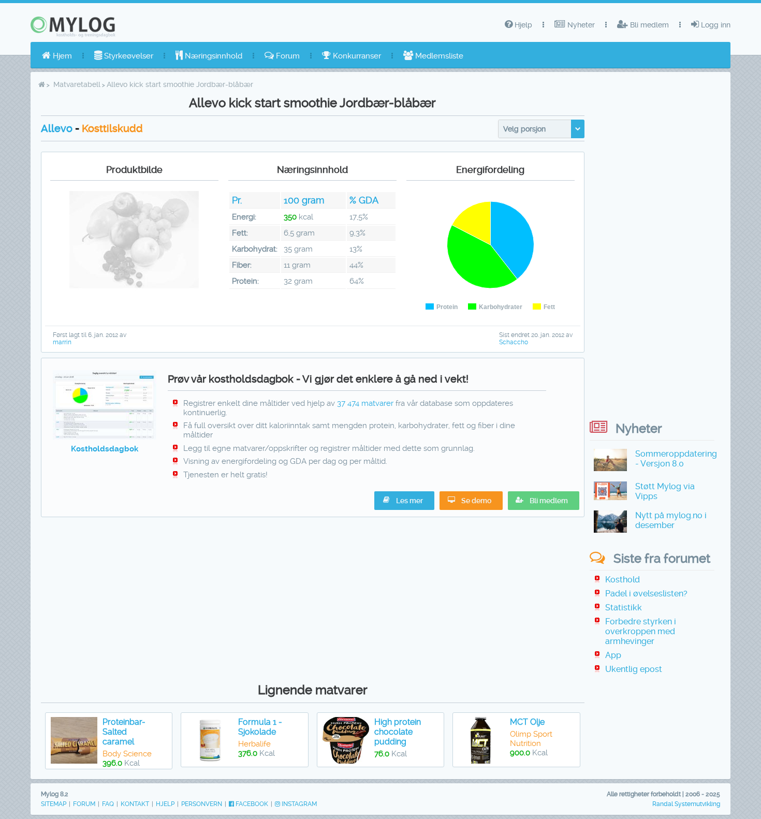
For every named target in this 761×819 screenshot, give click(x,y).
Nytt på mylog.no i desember (671, 520)
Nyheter (580, 25)
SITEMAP (53, 804)
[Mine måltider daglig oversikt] (105, 437)
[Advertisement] (313, 597)
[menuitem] (57, 56)
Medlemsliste (438, 56)
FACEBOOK (251, 804)
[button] (543, 500)
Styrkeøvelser (127, 56)
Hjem (61, 56)
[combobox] (541, 129)
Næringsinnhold (212, 56)
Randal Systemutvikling (686, 804)
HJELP (165, 804)
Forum (287, 56)
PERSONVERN (201, 804)
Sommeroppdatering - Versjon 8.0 (676, 459)
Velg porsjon (524, 129)
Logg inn (714, 25)
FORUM (84, 804)
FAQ (108, 804)
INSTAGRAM (298, 804)
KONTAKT (135, 804)
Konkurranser (356, 56)
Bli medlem (648, 25)
